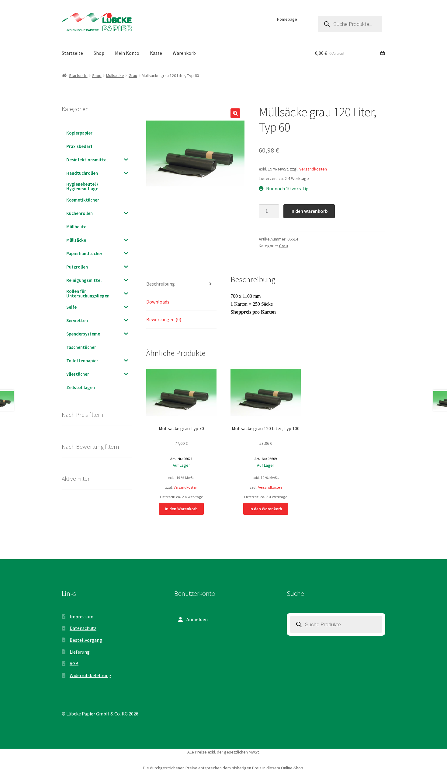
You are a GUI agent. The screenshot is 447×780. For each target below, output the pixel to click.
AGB (74, 663)
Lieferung (80, 652)
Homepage (287, 19)
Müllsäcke (115, 75)
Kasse (156, 53)
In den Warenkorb (309, 211)
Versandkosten (313, 169)
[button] (235, 113)
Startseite (72, 53)
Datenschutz (83, 628)
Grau (133, 75)
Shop (99, 53)
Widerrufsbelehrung (90, 675)
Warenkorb (184, 53)
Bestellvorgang (86, 640)
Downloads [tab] (157, 302)
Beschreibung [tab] (160, 284)
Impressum (81, 616)
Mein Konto (127, 53)
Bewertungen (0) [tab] (163, 319)
